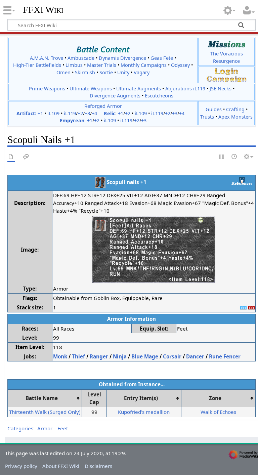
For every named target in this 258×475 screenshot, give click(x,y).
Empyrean (72, 120)
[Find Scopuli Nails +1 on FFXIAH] (243, 307)
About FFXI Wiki (60, 466)
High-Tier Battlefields (37, 65)
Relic (109, 113)
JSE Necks (220, 88)
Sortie (106, 72)
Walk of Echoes (218, 411)
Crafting (235, 109)
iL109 (53, 113)
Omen (63, 72)
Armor (44, 428)
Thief (78, 356)
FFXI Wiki (43, 9)
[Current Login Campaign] (226, 71)
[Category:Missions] (226, 44)
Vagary (141, 72)
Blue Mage (144, 356)
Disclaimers (98, 466)
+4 (94, 113)
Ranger (99, 356)
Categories (20, 428)
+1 (40, 113)
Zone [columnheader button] (215, 398)
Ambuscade (81, 58)
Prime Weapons (47, 88)
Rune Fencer (225, 356)
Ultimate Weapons (91, 88)
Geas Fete (161, 58)
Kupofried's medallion (144, 411)
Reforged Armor (103, 105)
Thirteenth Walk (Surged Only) (45, 411)
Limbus (74, 65)
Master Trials (101, 65)
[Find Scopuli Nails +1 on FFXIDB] (251, 307)
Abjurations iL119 (185, 88)
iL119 (70, 113)
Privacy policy (21, 466)
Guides (214, 109)
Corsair (172, 356)
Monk (60, 356)
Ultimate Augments (138, 88)
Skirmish (85, 72)
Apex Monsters (235, 117)
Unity (123, 72)
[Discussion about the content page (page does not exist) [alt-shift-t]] (26, 157)
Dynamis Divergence (122, 58)
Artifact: (26, 113)
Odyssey (180, 65)
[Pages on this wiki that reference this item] (242, 181)
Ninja (120, 356)
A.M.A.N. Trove (46, 58)
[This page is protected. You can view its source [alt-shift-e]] (222, 157)
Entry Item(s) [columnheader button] (141, 398)
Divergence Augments (115, 95)
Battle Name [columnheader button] (42, 398)
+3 (87, 113)
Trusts (207, 117)
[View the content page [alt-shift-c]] (11, 157)
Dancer (195, 356)
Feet (62, 428)
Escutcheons (159, 95)
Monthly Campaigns (144, 65)
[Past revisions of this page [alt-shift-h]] (234, 157)
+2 (80, 113)
